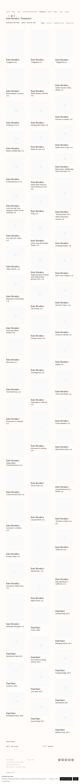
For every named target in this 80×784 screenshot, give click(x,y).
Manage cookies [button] (54, 779)
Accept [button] (75, 779)
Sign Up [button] (26, 393)
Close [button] (57, 374)
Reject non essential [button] (66, 779)
